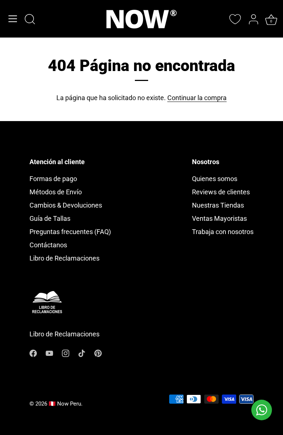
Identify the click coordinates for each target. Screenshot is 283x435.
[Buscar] (30, 20)
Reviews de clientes (221, 192)
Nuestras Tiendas (218, 205)
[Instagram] (65, 353)
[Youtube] (49, 353)
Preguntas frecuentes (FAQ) (70, 232)
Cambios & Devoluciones (65, 205)
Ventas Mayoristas (219, 218)
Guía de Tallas (49, 218)
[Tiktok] (81, 353)
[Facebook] (33, 353)
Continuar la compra (197, 98)
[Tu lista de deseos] (235, 19)
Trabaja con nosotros (223, 232)
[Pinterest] (98, 353)
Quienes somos (214, 179)
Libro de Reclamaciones (64, 258)
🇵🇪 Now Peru (65, 403)
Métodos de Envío (55, 192)
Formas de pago (53, 179)
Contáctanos (48, 245)
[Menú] (13, 19)
